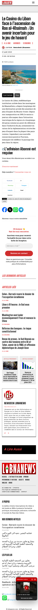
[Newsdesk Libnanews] (4, 47)
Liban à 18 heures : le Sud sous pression (15, 306)
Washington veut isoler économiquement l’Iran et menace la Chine (18, 318)
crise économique (25, 198)
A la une (5, 300)
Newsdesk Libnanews (21, 47)
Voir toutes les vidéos (26, 598)
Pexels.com (15, 85)
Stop (17, 95)
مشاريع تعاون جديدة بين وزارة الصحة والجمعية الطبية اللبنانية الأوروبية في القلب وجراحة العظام (18, 544)
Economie (6, 324)
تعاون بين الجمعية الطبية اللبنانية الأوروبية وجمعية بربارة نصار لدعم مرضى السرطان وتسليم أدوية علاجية (18, 563)
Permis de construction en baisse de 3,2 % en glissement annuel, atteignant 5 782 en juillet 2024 (27, 377)
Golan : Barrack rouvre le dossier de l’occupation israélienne (18, 296)
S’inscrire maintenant (10, 166)
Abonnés (16, 43)
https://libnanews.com (10, 406)
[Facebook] (5, 433)
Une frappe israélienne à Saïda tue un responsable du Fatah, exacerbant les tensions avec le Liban (10, 377)
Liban (4, 201)
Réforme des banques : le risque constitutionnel (16, 330)
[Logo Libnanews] (7, 2)
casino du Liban (13, 198)
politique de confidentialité (19, 262)
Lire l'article (7, 95)
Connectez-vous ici (23, 172)
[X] (8, 433)
